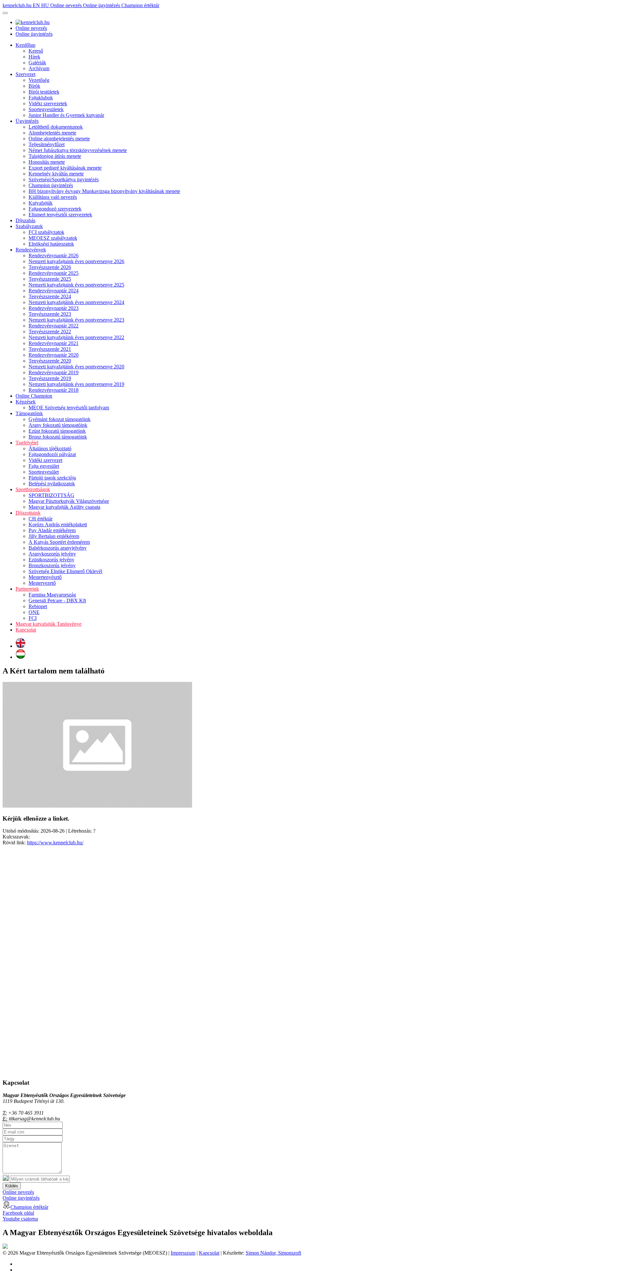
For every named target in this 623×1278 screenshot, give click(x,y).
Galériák (37, 62)
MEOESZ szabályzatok (53, 238)
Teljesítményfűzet (47, 144)
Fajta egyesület (44, 466)
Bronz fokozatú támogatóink (58, 437)
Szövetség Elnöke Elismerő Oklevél (65, 571)
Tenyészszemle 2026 (50, 267)
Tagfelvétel (27, 442)
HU (45, 5)
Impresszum (183, 1253)
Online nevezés (66, 5)
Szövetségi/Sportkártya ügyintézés (64, 179)
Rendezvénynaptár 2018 (54, 390)
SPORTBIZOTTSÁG (51, 495)
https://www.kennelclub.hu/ (55, 842)
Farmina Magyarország (52, 594)
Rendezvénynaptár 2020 (54, 355)
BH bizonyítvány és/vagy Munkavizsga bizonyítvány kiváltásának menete (104, 191)
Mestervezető (42, 583)
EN (37, 5)
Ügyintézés (27, 121)
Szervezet (25, 74)
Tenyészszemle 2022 (50, 331)
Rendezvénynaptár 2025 (54, 273)
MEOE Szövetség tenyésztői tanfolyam (69, 407)
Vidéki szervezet (45, 460)
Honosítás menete (47, 162)
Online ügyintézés (102, 5)
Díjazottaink (28, 513)
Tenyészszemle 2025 (50, 279)
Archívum (39, 68)
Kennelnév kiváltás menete (56, 173)
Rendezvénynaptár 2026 (54, 255)
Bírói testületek (44, 92)
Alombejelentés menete (52, 132)
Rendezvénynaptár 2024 (54, 290)
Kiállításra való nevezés (53, 197)
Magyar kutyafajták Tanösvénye (48, 624)
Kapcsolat (26, 630)
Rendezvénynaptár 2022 (54, 325)
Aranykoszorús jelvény (52, 553)
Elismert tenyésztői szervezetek (60, 214)
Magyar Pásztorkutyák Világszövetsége (69, 501)
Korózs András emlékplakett (58, 524)
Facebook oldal (18, 1213)
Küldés (11, 1185)
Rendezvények (31, 249)
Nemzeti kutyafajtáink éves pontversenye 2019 (76, 384)
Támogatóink (29, 413)
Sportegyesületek (46, 109)
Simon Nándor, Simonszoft (273, 1253)
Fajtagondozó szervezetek (55, 208)
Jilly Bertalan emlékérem (54, 536)
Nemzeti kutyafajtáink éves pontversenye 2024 (76, 302)
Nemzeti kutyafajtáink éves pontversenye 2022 (76, 337)
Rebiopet (38, 606)
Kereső (36, 51)
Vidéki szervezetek (48, 103)
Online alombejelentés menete (59, 138)
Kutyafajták (41, 203)
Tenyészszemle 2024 (50, 296)
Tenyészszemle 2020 (50, 361)
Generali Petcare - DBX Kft (57, 600)
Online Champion (34, 396)
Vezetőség (39, 80)
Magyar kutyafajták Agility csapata (64, 507)
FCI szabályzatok (46, 232)
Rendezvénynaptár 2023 (54, 308)
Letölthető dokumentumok (56, 127)
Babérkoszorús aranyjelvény (58, 548)
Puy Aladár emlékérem (52, 530)
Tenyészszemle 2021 (50, 349)
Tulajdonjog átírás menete (55, 156)
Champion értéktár (140, 5)
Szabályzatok (29, 226)
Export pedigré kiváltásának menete (65, 168)
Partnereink (27, 589)
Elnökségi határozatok (51, 244)
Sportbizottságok (33, 489)
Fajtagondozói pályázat (52, 454)
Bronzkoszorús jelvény (52, 565)
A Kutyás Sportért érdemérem (59, 542)
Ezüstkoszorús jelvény (51, 559)
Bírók (34, 86)
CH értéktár (41, 518)
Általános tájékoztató (50, 448)
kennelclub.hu (18, 5)
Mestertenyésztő (45, 577)
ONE (34, 612)
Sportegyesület (44, 472)
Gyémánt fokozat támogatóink (60, 419)
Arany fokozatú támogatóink (58, 425)
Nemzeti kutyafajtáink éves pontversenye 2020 (76, 366)
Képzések (26, 401)
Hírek (34, 56)
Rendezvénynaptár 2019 (54, 372)
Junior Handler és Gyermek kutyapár (66, 115)
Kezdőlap (25, 45)
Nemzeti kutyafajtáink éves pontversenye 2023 (76, 320)
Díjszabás (25, 220)
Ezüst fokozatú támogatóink (57, 431)
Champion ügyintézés (51, 185)
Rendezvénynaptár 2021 (54, 343)
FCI (33, 618)
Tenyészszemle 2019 (50, 378)
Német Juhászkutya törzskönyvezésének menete (78, 150)
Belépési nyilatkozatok (52, 483)
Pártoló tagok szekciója (52, 477)
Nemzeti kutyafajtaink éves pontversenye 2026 (76, 261)
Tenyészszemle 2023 (50, 314)
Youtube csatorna (20, 1218)
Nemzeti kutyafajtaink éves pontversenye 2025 (76, 285)
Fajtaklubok (41, 97)
